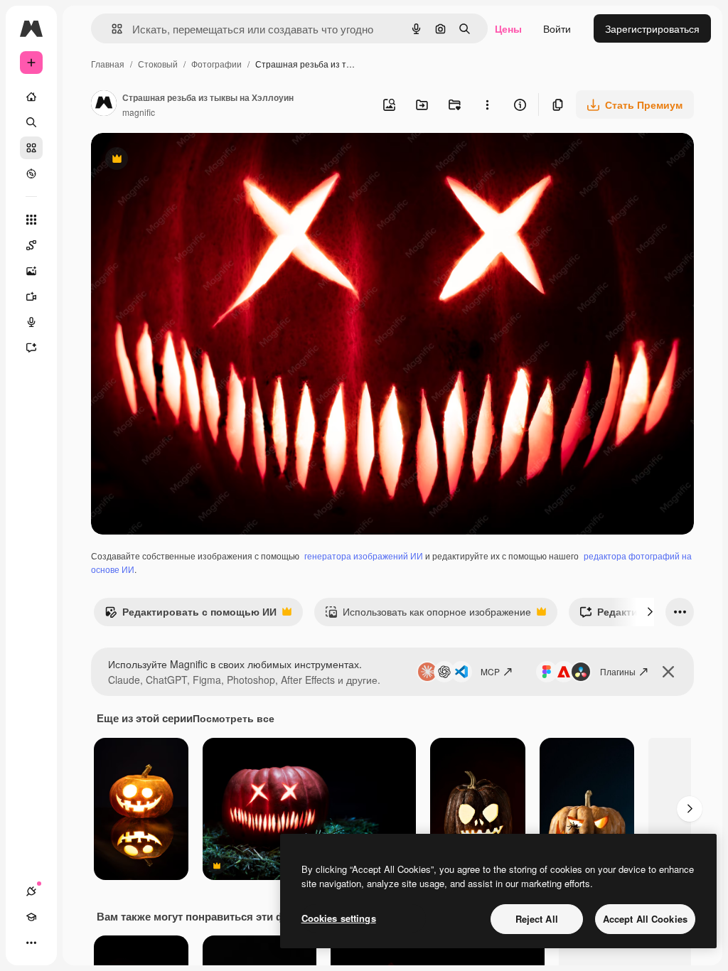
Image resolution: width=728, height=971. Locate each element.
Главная (107, 64)
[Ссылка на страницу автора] (104, 104)
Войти (557, 28)
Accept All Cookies (645, 919)
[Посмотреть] (31, 173)
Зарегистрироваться (652, 28)
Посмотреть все (233, 718)
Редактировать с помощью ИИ (191, 615)
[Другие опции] (487, 104)
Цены (508, 28)
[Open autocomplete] (111, 28)
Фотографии (216, 64)
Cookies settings (338, 918)
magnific (138, 112)
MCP (490, 671)
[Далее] (650, 612)
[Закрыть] (668, 671)
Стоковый (158, 64)
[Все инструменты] (31, 219)
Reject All (536, 919)
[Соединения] (31, 891)
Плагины (618, 671)
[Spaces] (31, 245)
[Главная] (31, 96)
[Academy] (31, 917)
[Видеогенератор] (31, 296)
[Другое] (31, 942)
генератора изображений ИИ (363, 555)
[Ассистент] (31, 347)
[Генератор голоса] (31, 322)
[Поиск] (31, 122)
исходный (186, 160)
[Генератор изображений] (31, 270)
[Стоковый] (31, 147)
